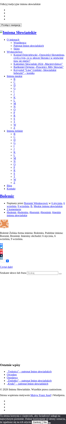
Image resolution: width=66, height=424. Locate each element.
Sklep (17, 48)
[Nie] (49, 422)
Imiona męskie (14, 76)
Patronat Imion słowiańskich (29, 45)
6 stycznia (56, 203)
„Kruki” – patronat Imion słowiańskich (27, 383)
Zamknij (37, 422)
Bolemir (7, 196)
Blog (9, 185)
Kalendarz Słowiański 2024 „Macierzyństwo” (38, 64)
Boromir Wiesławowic (36, 203)
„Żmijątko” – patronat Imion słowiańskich (29, 380)
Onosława (12, 377)
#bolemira (22, 212)
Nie (45, 422)
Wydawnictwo (14, 51)
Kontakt (11, 188)
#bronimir (45, 212)
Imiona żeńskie (15, 130)
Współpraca (20, 42)
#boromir (34, 212)
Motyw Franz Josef (40, 395)
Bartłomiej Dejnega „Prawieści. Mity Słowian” (39, 67)
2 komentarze (14, 209)
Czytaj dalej (6, 266)
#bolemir (11, 212)
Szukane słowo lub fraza (13, 272)
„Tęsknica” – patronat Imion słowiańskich (29, 371)
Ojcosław (12, 374)
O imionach (13, 39)
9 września (23, 206)
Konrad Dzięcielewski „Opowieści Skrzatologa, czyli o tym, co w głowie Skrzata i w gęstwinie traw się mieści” (39, 57)
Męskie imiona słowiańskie (48, 206)
